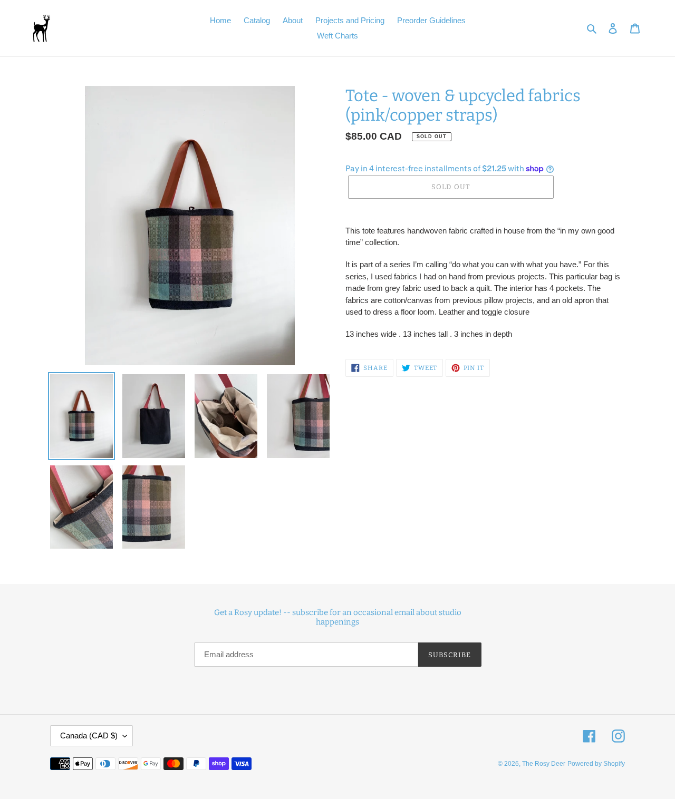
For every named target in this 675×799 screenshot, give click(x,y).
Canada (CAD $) (89, 735)
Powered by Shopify (596, 763)
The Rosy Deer (543, 763)
